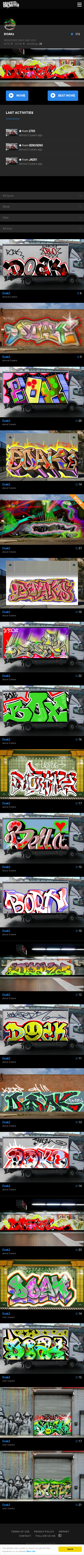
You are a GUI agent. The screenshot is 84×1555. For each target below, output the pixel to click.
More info (31, 1551)
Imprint (64, 1531)
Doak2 (9, 34)
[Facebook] (59, 1536)
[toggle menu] (79, 4)
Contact (25, 1536)
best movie (66, 95)
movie (20, 95)
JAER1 (33, 159)
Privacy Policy (44, 1531)
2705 (32, 131)
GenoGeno (36, 145)
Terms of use (20, 1531)
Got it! (70, 1549)
